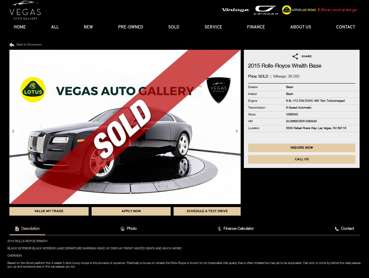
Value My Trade (48, 211)
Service (213, 27)
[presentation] (13, 131)
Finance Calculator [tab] (239, 229)
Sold (173, 27)
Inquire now (301, 148)
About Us (300, 27)
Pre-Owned (130, 27)
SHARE (307, 56)
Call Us (302, 159)
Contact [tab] (347, 229)
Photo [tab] (132, 229)
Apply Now (131, 211)
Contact (345, 27)
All (55, 27)
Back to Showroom (29, 44)
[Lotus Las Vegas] (25, 10)
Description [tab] (30, 229)
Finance (256, 27)
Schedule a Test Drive (207, 211)
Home (20, 27)
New (88, 27)
